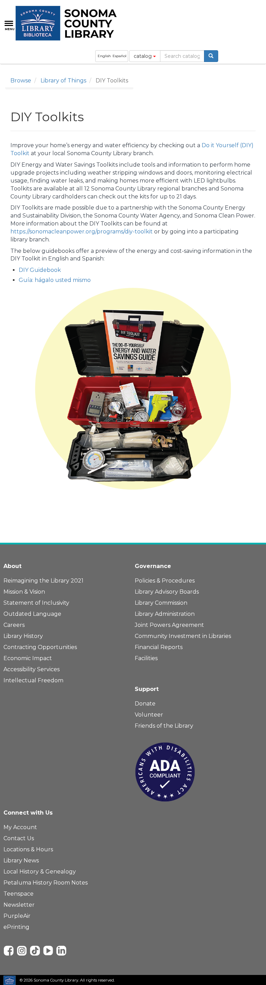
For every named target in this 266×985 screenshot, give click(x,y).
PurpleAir (16, 916)
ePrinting (16, 927)
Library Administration (165, 614)
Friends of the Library (164, 725)
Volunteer (149, 714)
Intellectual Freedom (33, 680)
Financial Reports (159, 647)
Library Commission (161, 603)
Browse (20, 80)
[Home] (70, 23)
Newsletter (19, 905)
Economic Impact (27, 658)
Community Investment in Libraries (183, 636)
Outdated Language (32, 614)
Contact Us (18, 838)
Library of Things (63, 80)
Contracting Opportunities (40, 647)
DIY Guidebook (40, 270)
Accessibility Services (31, 669)
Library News (21, 860)
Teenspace (18, 893)
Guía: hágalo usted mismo (55, 280)
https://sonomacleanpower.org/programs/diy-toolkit (81, 231)
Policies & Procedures (165, 580)
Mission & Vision (24, 591)
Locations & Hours (28, 849)
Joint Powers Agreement (169, 625)
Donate (145, 703)
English (104, 56)
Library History (23, 636)
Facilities (146, 658)
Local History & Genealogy (39, 871)
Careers (14, 625)
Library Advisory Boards (167, 591)
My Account (20, 827)
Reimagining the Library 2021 (43, 580)
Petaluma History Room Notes (45, 882)
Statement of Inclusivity (36, 603)
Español (119, 56)
